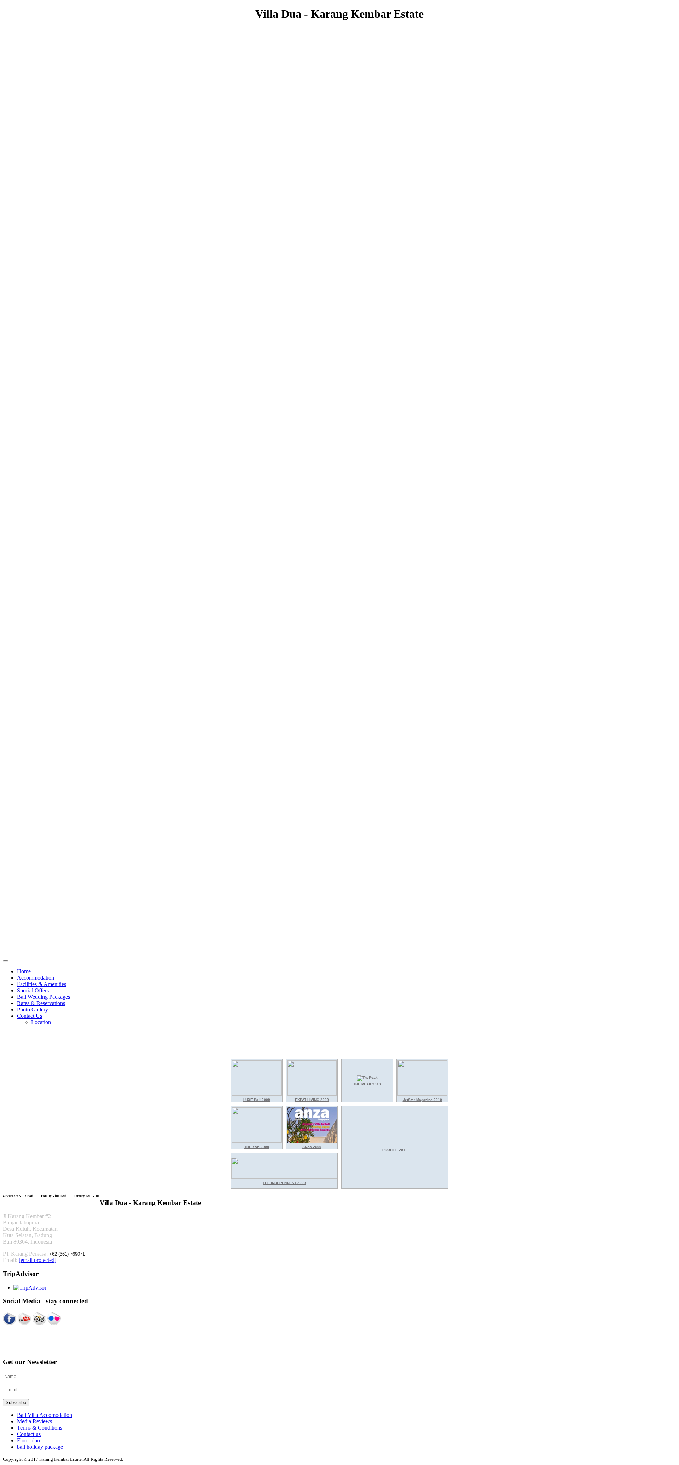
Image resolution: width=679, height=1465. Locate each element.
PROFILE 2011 (394, 1150)
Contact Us (29, 1016)
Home (24, 971)
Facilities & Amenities (41, 984)
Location (41, 1022)
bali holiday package (40, 1447)
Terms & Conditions (39, 1428)
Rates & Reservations (41, 1003)
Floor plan (28, 1440)
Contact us (29, 1434)
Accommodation (35, 978)
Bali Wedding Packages (43, 997)
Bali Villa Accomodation (44, 1415)
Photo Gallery (32, 1010)
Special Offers (33, 990)
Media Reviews (34, 1421)
